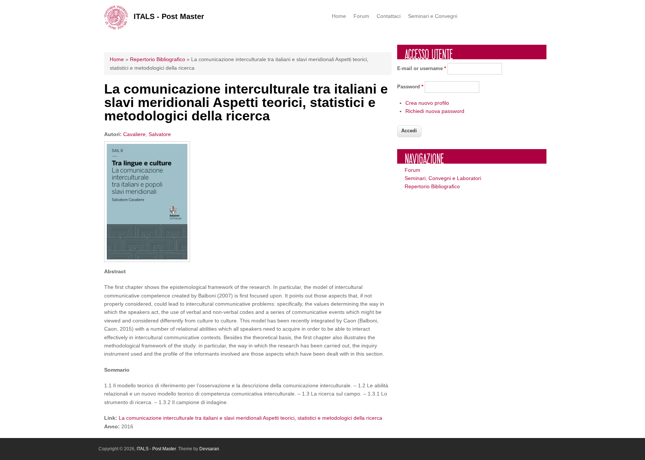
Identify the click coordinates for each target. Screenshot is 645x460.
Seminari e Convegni (432, 16)
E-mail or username (421, 68)
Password (410, 86)
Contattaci (389, 16)
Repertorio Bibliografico (157, 59)
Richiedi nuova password (434, 111)
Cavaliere (134, 134)
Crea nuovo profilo (427, 103)
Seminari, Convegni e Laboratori (443, 178)
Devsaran (209, 448)
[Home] (116, 28)
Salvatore (160, 134)
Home (339, 16)
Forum (361, 16)
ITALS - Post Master (169, 16)
